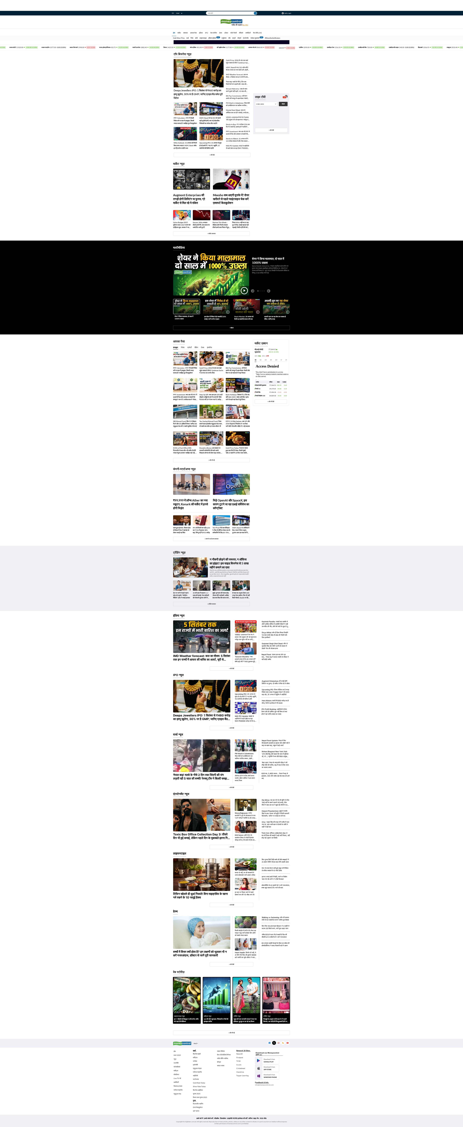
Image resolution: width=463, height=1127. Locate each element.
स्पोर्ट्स (239, 38)
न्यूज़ (175, 1059)
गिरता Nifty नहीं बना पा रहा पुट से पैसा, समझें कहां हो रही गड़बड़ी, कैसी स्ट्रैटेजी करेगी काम (240, 225)
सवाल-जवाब (220, 1066)
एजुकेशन (224, 38)
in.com (238, 1065)
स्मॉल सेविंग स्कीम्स (222, 1058)
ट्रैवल (226, 33)
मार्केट (179, 33)
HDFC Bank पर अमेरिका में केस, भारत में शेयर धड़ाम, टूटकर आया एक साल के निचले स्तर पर (241, 530)
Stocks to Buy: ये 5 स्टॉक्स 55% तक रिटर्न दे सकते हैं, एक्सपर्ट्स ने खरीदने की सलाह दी (238, 125)
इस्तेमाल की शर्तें (242, 1118)
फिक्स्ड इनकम (178, 1086)
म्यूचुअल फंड (177, 1094)
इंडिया (201, 33)
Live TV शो (177, 1078)
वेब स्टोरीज (213, 33)
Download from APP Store (267, 1068)
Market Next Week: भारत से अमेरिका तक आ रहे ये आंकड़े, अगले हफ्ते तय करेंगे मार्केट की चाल (237, 111)
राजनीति (176, 1063)
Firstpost (239, 1057)
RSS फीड (263, 1118)
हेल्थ (220, 33)
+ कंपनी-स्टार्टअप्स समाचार (211, 539)
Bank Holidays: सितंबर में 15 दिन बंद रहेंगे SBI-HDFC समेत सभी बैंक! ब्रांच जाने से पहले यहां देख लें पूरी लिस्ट (237, 397)
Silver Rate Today (199, 1086)
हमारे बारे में (200, 1118)
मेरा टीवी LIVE (257, 33)
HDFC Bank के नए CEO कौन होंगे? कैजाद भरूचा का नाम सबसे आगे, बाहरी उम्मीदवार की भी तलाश (237, 68)
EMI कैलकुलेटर (198, 1107)
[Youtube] (287, 1043)
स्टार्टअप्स (196, 1079)
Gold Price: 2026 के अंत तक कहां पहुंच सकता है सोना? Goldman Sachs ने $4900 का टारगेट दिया (238, 61)
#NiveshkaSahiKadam (272, 38)
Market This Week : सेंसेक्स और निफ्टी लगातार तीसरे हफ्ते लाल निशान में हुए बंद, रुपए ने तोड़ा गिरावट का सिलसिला (221, 225)
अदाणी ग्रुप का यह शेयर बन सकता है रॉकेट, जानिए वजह (275, 318)
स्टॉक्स (195, 1061)
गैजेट (192, 38)
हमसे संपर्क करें (208, 1118)
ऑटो (196, 38)
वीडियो (241, 33)
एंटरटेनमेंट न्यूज (181, 794)
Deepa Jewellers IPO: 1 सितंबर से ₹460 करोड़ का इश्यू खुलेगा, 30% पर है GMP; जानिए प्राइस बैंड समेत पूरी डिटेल (198, 94)
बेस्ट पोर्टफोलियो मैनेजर (224, 1055)
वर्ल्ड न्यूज (178, 734)
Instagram (278, 1043)
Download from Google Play (267, 1060)
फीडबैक (216, 1118)
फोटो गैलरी (233, 33)
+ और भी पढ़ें (211, 460)
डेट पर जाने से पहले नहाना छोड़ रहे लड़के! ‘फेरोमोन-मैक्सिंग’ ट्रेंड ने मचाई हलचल (181, 595)
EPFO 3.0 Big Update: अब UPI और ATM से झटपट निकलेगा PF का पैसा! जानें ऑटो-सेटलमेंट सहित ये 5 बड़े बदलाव (238, 423)
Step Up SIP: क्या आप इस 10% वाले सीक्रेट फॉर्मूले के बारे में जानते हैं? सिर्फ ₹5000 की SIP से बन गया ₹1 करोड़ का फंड (211, 397)
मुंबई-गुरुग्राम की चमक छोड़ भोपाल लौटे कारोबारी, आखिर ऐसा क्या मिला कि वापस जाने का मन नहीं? (221, 595)
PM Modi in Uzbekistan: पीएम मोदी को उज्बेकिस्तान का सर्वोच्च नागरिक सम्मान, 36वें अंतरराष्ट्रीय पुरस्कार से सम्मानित (238, 104)
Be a (245, 25)
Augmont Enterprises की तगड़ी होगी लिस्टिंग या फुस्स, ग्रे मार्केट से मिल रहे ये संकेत (189, 199)
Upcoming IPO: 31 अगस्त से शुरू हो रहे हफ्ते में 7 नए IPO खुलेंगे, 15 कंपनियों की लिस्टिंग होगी (210, 145)
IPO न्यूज (178, 675)
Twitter (274, 1043)
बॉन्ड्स (219, 1062)
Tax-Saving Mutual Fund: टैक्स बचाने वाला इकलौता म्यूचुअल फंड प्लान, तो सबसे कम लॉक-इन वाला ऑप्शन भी (210, 423)
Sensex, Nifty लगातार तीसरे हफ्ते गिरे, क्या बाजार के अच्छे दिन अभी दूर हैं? (201, 224)
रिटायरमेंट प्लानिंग (198, 1104)
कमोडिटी (248, 33)
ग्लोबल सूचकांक (254, 38)
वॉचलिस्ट (176, 1074)
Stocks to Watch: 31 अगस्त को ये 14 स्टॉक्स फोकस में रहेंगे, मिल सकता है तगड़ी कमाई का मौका (237, 140)
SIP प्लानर (196, 1111)
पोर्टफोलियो (177, 1067)
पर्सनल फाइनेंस (178, 1090)
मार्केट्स (176, 1071)
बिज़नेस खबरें (197, 1054)
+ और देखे (211, 155)
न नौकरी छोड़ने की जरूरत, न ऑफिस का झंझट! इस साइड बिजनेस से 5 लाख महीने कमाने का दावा (229, 563)
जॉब (229, 38)
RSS (283, 1043)
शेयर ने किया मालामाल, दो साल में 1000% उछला (184, 317)
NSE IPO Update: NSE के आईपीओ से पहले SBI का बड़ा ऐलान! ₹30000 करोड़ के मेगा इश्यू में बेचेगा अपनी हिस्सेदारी (237, 147)
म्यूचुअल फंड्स (197, 1068)
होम (174, 33)
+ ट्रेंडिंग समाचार (211, 604)
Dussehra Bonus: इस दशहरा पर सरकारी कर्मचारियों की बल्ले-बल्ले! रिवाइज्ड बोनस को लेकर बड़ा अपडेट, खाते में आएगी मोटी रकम (210, 450)
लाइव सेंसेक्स (221, 1051)
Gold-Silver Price (179, 38)
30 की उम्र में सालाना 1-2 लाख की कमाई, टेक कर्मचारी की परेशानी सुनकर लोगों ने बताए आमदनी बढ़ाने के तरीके (201, 595)
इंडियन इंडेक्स (212, 38)
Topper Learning (242, 1076)
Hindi (177, 13)
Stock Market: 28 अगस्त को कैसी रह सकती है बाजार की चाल (243, 318)
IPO (206, 33)
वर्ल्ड (187, 38)
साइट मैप (256, 1118)
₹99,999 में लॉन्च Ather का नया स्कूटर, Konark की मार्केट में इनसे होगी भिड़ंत (190, 504)
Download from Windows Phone (267, 1076)
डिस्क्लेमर (223, 1118)
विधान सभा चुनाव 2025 (200, 1097)
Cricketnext (240, 1068)
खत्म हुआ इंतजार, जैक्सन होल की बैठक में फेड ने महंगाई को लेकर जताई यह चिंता (182, 530)
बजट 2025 (177, 1055)
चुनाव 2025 (196, 1094)
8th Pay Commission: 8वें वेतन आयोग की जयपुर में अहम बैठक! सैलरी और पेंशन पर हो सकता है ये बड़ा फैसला (237, 97)
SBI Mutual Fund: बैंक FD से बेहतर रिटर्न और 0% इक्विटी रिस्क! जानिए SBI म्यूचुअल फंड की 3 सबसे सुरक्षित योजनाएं (185, 423)
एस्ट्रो (234, 38)
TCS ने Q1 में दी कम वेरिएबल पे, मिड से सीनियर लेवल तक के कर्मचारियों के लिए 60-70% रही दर (221, 530)
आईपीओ (195, 1076)
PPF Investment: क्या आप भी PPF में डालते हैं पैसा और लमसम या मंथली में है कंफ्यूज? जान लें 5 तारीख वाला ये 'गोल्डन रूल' (238, 132)
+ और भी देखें (271, 401)
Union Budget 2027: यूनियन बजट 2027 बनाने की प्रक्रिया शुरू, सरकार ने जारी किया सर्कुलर (181, 225)
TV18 (238, 1061)
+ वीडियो (231, 328)
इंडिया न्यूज (178, 615)
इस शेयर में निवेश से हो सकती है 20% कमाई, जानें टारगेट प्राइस (215, 318)
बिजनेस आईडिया (198, 1090)
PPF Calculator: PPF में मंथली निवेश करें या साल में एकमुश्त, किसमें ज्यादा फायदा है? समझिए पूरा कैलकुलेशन (185, 120)
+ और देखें (271, 130)
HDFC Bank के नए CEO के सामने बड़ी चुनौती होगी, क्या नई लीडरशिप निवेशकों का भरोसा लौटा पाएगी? (210, 120)
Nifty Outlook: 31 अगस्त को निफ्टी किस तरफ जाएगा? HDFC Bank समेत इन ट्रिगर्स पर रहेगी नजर (185, 145)
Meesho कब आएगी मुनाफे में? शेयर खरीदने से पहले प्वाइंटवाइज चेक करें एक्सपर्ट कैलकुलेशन (231, 199)
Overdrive (240, 1072)
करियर (250, 1118)
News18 (239, 1054)
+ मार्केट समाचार (211, 233)
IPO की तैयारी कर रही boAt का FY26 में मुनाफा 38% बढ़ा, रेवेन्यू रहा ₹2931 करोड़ (201, 530)
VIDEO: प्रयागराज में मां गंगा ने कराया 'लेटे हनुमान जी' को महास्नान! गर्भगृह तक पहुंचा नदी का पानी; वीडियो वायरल (237, 118)
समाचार (185, 33)
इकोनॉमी (195, 1065)
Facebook (270, 1043)
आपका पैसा (193, 33)
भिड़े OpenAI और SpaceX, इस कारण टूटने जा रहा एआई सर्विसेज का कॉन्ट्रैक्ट (231, 504)
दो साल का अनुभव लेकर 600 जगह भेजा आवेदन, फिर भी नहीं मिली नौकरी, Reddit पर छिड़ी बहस (241, 595)
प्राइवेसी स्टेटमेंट (232, 1118)
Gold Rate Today (199, 1083)
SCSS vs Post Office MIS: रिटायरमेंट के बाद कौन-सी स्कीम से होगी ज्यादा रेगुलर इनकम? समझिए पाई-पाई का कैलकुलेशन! (185, 450)
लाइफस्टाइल (203, 38)
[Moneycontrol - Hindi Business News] (231, 22)
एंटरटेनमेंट (246, 38)
